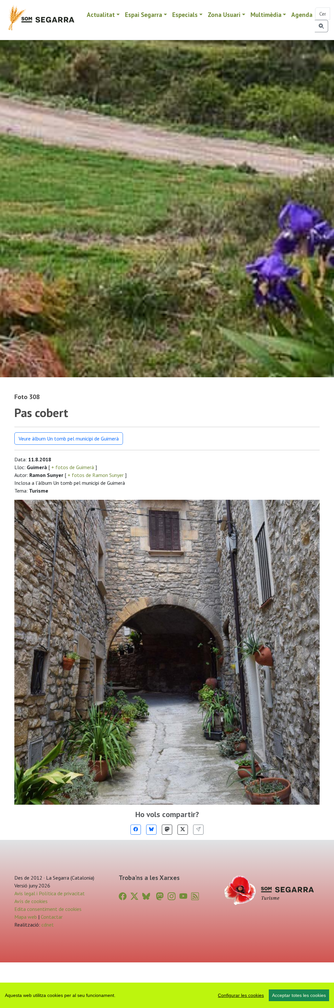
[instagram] (171, 896)
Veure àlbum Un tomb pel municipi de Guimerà (69, 438)
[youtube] (183, 896)
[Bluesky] (151, 830)
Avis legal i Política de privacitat (49, 893)
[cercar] (321, 26)
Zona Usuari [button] (224, 14)
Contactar (52, 917)
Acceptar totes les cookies (299, 995)
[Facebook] (135, 830)
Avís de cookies (31, 901)
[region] (167, 995)
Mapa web (25, 917)
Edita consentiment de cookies (48, 909)
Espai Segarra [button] (143, 14)
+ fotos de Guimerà (72, 467)
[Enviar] (198, 830)
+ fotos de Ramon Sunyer (95, 475)
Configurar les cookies (241, 995)
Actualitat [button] (101, 14)
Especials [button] (185, 14)
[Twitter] (182, 830)
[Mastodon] (167, 830)
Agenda (301, 14)
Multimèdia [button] (265, 14)
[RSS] (195, 896)
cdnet (47, 924)
